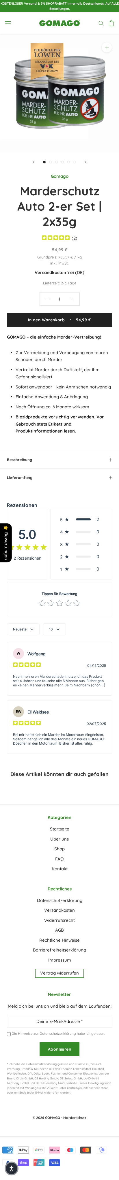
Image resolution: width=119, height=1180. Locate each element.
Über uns (59, 839)
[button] (81, 519)
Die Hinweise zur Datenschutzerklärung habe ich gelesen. (58, 1033)
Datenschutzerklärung (59, 900)
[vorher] (33, 162)
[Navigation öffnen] (8, 22)
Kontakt (60, 868)
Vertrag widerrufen (59, 973)
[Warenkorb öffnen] (111, 23)
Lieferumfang (19, 477)
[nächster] (85, 162)
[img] (56, 238)
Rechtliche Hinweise (59, 940)
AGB (59, 930)
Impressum (59, 960)
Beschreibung (19, 459)
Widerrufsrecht (59, 920)
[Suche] (101, 23)
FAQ (59, 859)
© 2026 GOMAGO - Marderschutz (59, 1117)
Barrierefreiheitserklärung (59, 950)
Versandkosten (59, 910)
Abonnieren (59, 1049)
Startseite (59, 829)
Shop (59, 849)
